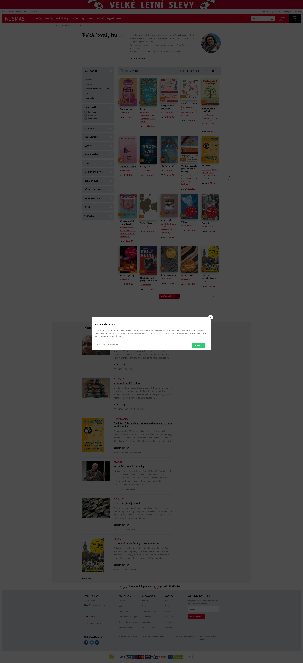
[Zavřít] (210, 317)
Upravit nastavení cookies (106, 344)
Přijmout (198, 345)
